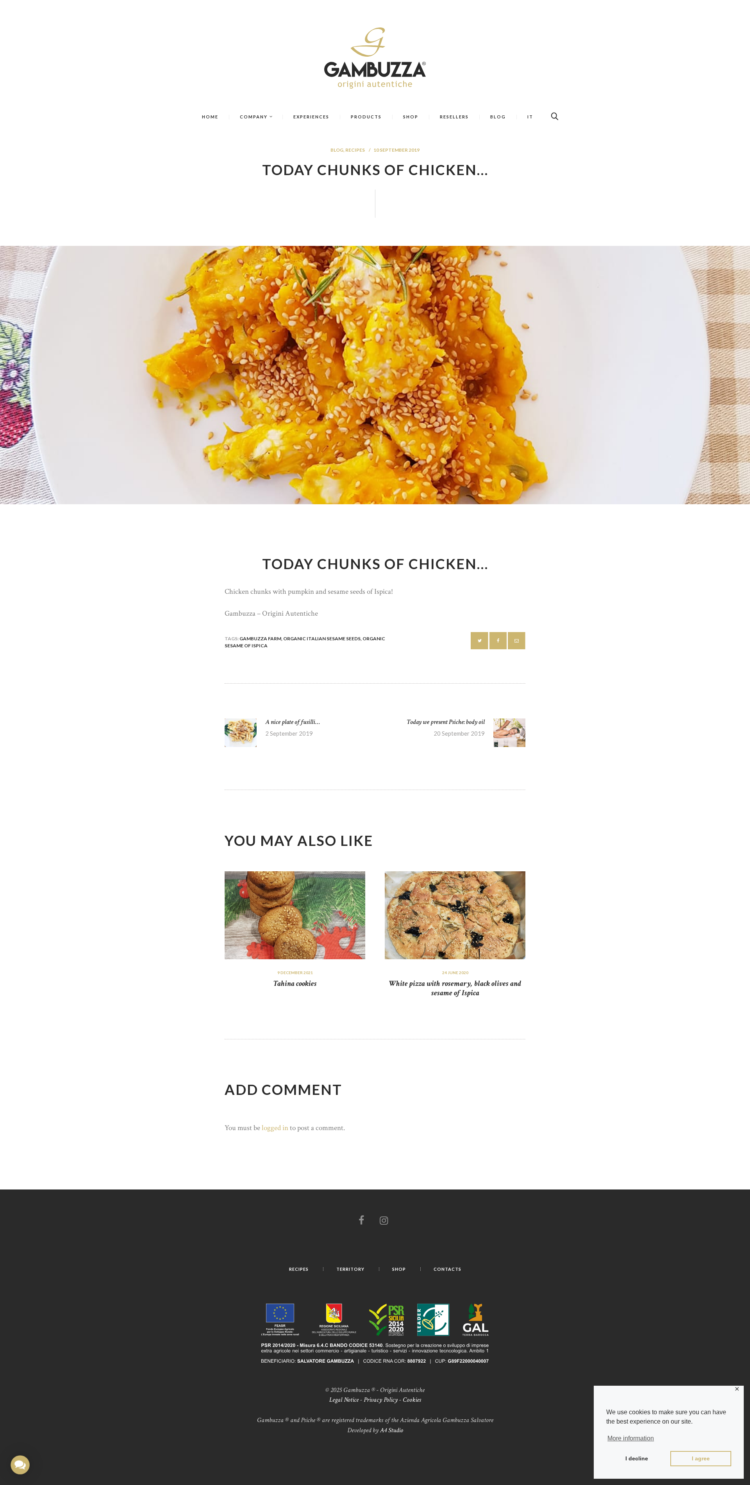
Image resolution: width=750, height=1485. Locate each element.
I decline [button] (636, 1458)
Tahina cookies (295, 983)
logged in (275, 1128)
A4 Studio (391, 1430)
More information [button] (630, 1438)
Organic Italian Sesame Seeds (322, 638)
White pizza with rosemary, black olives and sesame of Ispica (455, 988)
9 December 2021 (295, 972)
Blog (336, 150)
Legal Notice (344, 1399)
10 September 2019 (396, 150)
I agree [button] (701, 1458)
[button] (20, 1465)
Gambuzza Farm (260, 638)
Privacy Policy (381, 1399)
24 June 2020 (455, 972)
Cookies (412, 1399)
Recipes (355, 150)
